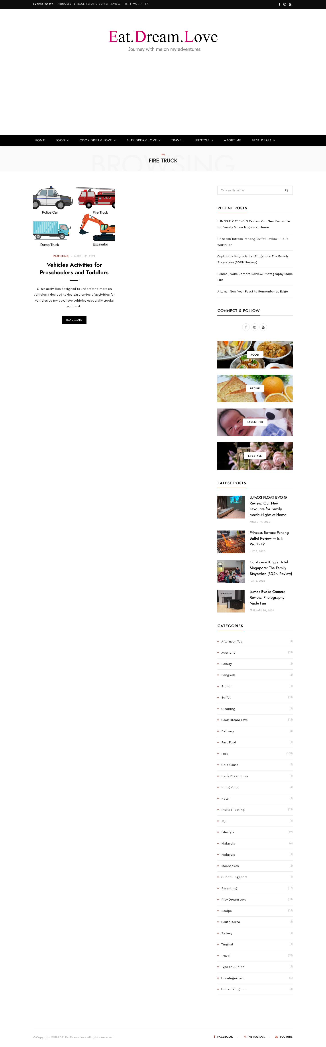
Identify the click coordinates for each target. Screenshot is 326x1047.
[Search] (286, 140)
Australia (228, 653)
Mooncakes (230, 866)
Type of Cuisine (232, 967)
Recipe (226, 911)
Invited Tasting (233, 810)
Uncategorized (232, 978)
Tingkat (227, 944)
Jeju (224, 821)
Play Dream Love (141, 140)
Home (40, 140)
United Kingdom (234, 989)
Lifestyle (202, 140)
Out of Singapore (234, 877)
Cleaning (228, 709)
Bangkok (228, 675)
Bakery (226, 664)
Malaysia (228, 843)
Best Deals (262, 140)
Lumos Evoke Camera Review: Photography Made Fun (267, 597)
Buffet (226, 697)
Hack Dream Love (234, 776)
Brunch (226, 686)
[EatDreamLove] (163, 38)
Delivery (227, 731)
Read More (74, 320)
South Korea (230, 922)
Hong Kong (230, 787)
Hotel (225, 799)
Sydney (226, 933)
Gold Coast (229, 765)
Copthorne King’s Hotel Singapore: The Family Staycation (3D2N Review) (271, 568)
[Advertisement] (163, 102)
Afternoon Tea (231, 641)
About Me (232, 140)
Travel (177, 140)
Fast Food (228, 742)
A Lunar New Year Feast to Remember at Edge (252, 291)
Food (60, 140)
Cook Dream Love (96, 140)
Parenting (61, 256)
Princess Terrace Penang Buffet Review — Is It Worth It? (103, 4)
